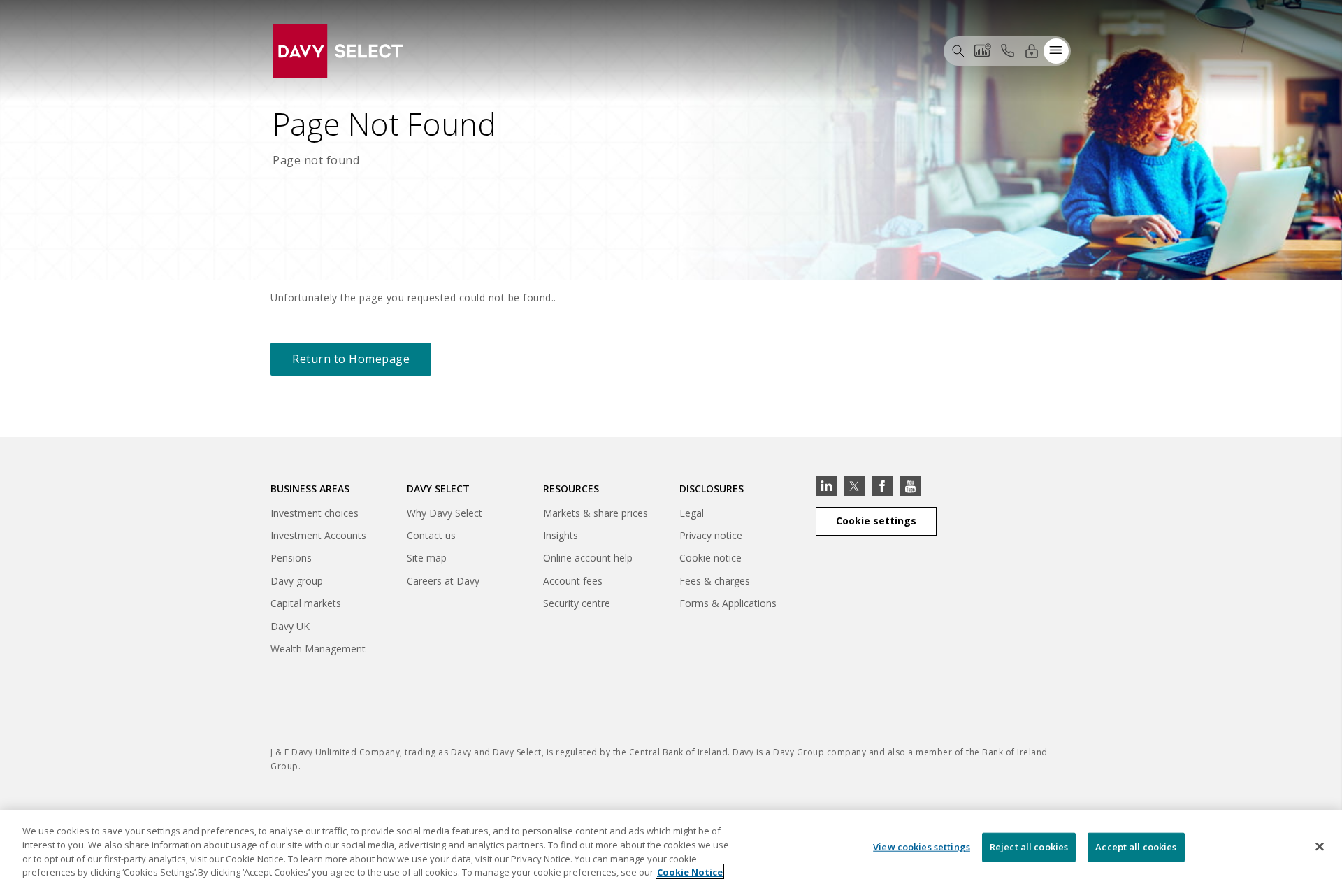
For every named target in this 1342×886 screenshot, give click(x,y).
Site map (427, 557)
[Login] (1031, 50)
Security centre (576, 603)
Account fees (573, 580)
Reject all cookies (1029, 847)
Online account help (588, 557)
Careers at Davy (443, 580)
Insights (560, 535)
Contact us (431, 535)
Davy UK (290, 628)
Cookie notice (710, 557)
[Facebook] (882, 486)
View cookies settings (921, 847)
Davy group (296, 582)
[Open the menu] (1056, 50)
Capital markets (305, 605)
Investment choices (314, 513)
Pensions (291, 557)
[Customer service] (1007, 50)
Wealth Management (318, 650)
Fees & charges (714, 580)
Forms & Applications (728, 603)
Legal (691, 513)
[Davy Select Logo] (337, 49)
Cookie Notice (690, 871)
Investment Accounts (318, 535)
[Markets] (982, 50)
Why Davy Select (444, 513)
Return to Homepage (351, 358)
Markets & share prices (595, 513)
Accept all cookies (1135, 847)
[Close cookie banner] (1319, 846)
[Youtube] (910, 486)
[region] (671, 848)
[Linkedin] (826, 486)
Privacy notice (710, 535)
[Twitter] (854, 486)
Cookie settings (876, 520)
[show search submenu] (958, 50)
